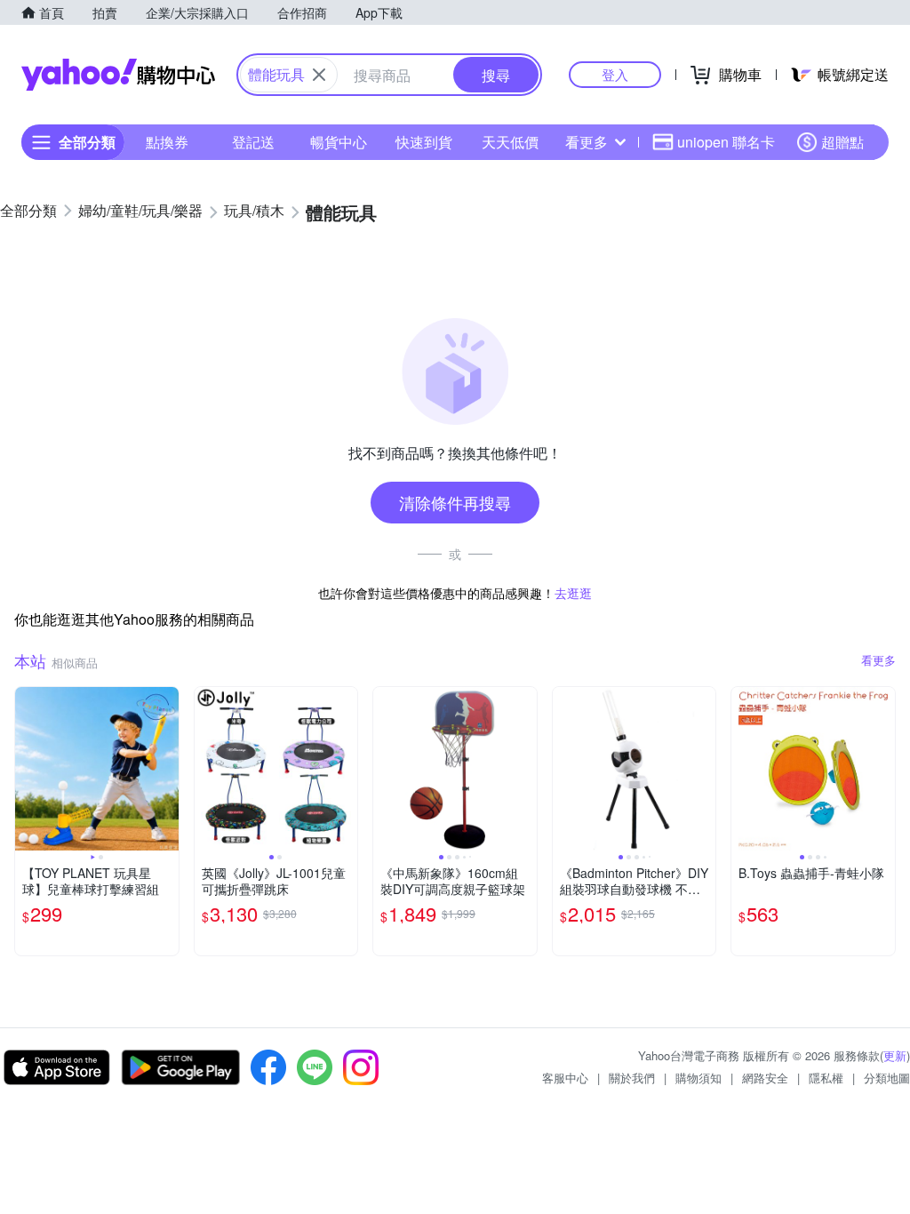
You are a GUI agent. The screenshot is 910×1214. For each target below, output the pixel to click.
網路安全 (765, 1077)
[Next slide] (167, 769)
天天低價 (510, 142)
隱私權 (826, 1077)
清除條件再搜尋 (455, 502)
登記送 (253, 142)
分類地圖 (887, 1077)
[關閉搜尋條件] (319, 74)
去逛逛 (573, 593)
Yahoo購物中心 (118, 74)
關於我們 (632, 1077)
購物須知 (698, 1077)
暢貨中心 (338, 142)
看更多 (586, 142)
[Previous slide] (26, 769)
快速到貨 (423, 142)
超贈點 (842, 142)
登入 (615, 74)
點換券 (167, 142)
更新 (894, 1055)
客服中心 (565, 1077)
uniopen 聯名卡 (726, 142)
